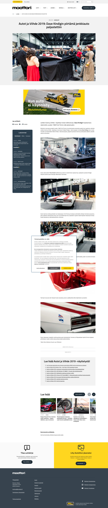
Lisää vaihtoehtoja (40, 268)
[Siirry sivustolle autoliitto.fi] (70, 504)
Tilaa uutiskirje (26, 2)
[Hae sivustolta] (92, 2)
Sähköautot (81, 414)
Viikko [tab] (23, 136)
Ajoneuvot (56, 20)
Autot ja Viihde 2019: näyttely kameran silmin (57, 379)
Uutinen (17, 14)
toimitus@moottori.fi (17, 489)
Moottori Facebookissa (89, 481)
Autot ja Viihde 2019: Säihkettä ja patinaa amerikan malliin (60, 373)
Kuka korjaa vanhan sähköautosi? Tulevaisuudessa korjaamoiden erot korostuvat (21, 143)
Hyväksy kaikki (67, 268)
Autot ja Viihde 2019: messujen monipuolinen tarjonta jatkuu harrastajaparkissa (65, 369)
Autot (35, 480)
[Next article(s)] (94, 394)
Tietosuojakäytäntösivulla (43, 262)
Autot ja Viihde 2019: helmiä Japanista (55, 381)
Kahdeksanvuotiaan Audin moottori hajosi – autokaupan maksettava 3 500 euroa (22, 164)
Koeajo (47, 414)
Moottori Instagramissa (90, 485)
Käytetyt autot (37, 488)
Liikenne (36, 496)
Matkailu (36, 499)
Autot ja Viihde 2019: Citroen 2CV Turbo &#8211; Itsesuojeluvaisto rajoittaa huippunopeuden (68, 375)
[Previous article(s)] (89, 394)
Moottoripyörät (38, 491)
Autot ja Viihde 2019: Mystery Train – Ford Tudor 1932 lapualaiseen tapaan (62, 367)
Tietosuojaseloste (16, 499)
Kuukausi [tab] (28, 136)
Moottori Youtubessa (89, 488)
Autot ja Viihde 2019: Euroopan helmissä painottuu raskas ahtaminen (62, 377)
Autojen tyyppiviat (38, 483)
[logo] (21, 9)
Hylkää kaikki (54, 268)
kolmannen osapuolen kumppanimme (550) (54, 243)
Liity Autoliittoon (16, 1)
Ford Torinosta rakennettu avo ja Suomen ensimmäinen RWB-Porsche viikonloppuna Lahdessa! (66, 365)
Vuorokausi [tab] (17, 136)
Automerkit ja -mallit (87, 8)
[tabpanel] (23, 164)
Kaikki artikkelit (78, 394)
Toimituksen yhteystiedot (18, 492)
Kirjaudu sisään (71, 2)
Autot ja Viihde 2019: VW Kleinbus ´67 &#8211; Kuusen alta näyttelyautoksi (64, 371)
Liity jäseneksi (80, 463)
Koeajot (36, 485)
